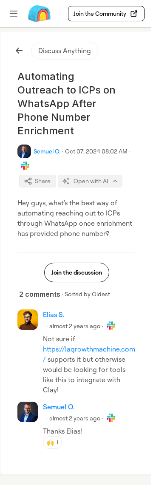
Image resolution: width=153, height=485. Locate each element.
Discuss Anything (64, 50)
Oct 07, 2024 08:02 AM (96, 151)
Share (43, 180)
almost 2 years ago (74, 325)
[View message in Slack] (25, 166)
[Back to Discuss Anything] (19, 50)
